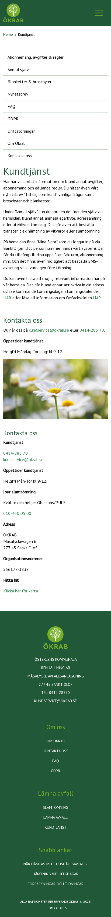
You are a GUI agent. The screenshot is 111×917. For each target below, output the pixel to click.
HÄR (7, 297)
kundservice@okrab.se (49, 330)
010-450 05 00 (17, 513)
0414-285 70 (91, 330)
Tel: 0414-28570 (55, 692)
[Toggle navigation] (99, 13)
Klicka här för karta (20, 590)
